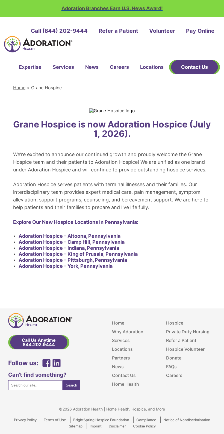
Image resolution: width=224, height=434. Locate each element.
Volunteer (162, 31)
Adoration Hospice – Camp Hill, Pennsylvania (72, 242)
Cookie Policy (144, 426)
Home (19, 87)
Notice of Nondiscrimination (186, 420)
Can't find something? (37, 374)
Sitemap (75, 426)
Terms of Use (55, 420)
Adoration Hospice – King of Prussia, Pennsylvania (78, 254)
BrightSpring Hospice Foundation (101, 420)
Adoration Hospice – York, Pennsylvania (66, 266)
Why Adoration (127, 331)
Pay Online (200, 31)
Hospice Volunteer (185, 349)
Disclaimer (117, 426)
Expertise (30, 67)
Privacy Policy (25, 420)
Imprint (96, 426)
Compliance (146, 420)
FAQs (171, 366)
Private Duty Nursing (188, 331)
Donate (173, 358)
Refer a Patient (118, 31)
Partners (121, 358)
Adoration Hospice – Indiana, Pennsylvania (69, 248)
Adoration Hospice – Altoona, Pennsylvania (69, 236)
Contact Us (124, 375)
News (92, 67)
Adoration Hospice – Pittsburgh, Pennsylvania (73, 260)
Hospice (174, 323)
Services (63, 67)
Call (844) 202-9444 (59, 31)
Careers (119, 67)
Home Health (125, 384)
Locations (152, 67)
